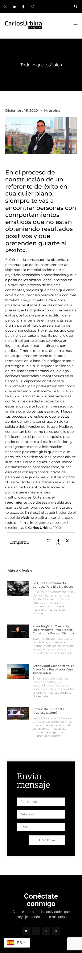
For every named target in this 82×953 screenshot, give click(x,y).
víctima (27, 518)
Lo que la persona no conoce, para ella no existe (53, 584)
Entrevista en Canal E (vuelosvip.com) (49, 710)
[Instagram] (56, 931)
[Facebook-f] (36, 931)
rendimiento (16, 502)
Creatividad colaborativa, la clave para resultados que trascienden (53, 669)
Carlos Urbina (40, 528)
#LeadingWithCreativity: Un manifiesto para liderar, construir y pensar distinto (53, 629)
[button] (75, 6)
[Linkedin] (26, 931)
